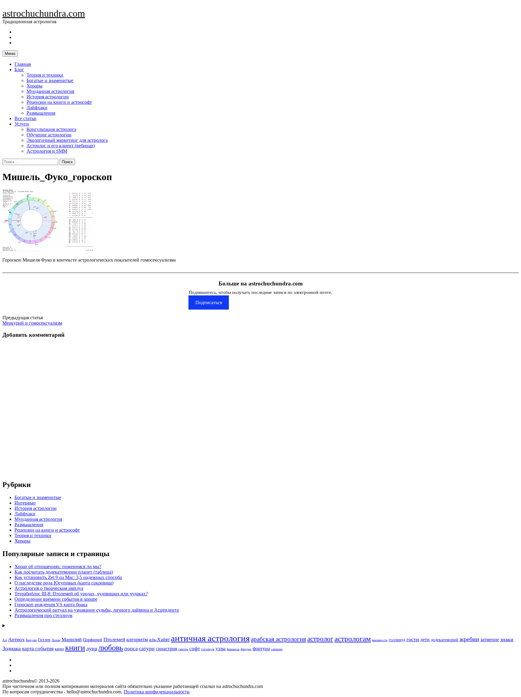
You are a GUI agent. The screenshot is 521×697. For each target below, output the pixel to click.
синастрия (166, 648)
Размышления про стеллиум (43, 615)
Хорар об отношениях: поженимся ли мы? (57, 566)
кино (59, 649)
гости (412, 639)
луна (91, 648)
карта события (38, 648)
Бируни (31, 640)
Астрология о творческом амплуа (48, 588)
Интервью (25, 502)
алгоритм (137, 639)
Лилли (56, 640)
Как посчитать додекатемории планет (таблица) (63, 571)
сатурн (147, 648)
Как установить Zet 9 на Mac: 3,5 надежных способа (68, 577)
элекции (277, 649)
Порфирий (92, 640)
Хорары (35, 85)
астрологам (352, 638)
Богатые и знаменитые (50, 80)
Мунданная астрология (50, 91)
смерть (183, 649)
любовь (110, 647)
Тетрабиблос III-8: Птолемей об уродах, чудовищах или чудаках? (81, 593)
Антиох (16, 639)
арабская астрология (278, 639)
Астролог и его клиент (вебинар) (61, 145)
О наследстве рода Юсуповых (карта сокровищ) (63, 582)
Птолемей (114, 639)
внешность (379, 640)
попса (131, 648)
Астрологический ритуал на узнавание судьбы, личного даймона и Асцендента (96, 610)
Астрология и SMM (47, 151)
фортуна (261, 648)
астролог (320, 639)
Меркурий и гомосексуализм (32, 323)
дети (425, 639)
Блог (19, 69)
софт (194, 648)
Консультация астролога (51, 129)
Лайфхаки (37, 107)
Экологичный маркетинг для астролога (67, 140)
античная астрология (210, 638)
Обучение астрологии (49, 134)
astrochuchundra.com (43, 13)
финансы (233, 649)
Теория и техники (45, 75)
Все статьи (25, 118)
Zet (4, 640)
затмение (489, 639)
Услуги (21, 123)
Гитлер (44, 640)
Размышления (41, 113)
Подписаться (208, 302)
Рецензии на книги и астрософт (59, 102)
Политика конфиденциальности (157, 691)
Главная (22, 64)
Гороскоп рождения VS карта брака (50, 604)
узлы (221, 648)
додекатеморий (444, 640)
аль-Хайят (159, 639)
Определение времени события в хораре (55, 599)
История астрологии (48, 96)
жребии (469, 639)
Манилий (72, 639)
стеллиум (207, 649)
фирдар (246, 649)
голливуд (397, 640)
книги (75, 647)
